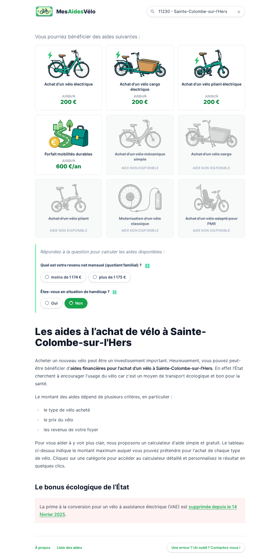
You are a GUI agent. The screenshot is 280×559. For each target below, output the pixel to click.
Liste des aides (69, 548)
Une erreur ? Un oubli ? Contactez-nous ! (205, 548)
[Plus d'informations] (147, 265)
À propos (42, 548)
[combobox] (199, 11)
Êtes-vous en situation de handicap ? (75, 291)
